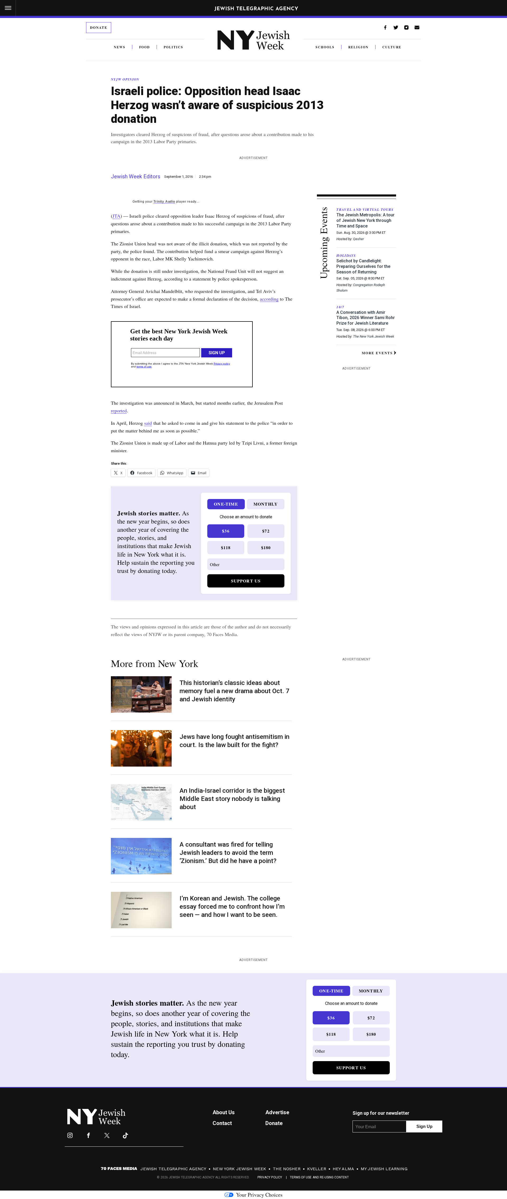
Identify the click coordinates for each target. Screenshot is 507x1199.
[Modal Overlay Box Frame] (253, 599)
